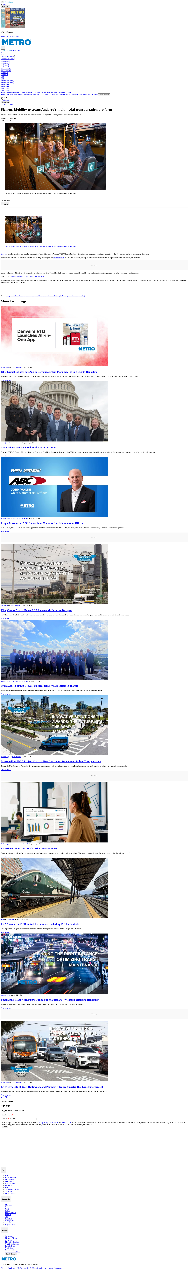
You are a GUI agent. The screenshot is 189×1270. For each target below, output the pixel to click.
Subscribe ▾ (5, 6)
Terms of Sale (25, 1268)
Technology (5, 84)
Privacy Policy (78, 94)
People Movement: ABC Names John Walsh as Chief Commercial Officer (42, 523)
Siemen (3, 254)
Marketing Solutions (35, 94)
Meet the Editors (15, 94)
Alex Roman (16, 367)
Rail (2, 77)
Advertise (24, 94)
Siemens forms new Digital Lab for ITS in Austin (27, 277)
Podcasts (34, 92)
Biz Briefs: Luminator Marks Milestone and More (29, 848)
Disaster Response (7, 56)
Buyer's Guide (66, 92)
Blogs (14, 92)
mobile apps (73, 296)
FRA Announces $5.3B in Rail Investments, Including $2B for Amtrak (40, 924)
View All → (5, 1097)
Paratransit (4, 73)
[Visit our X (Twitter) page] (6, 1106)
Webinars (43, 92)
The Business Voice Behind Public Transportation (28, 447)
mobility (14, 296)
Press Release (60, 94)
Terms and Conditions (90, 94)
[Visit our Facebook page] (2, 1106)
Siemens (45, 296)
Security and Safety (7, 81)
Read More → (6, 380)
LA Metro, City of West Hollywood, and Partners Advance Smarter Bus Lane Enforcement (52, 1086)
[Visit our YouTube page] (8, 1106)
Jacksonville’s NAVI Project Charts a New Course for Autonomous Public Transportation (51, 761)
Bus (2, 52)
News (16, 2)
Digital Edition (14, 36)
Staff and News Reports (21, 518)
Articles (21, 2)
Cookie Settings (104, 94)
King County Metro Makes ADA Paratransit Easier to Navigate (36, 610)
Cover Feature (9, 2)
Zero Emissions (6, 88)
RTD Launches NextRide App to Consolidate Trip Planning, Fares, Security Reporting (49, 371)
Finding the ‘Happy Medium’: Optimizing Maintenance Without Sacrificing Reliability (50, 999)
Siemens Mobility (54, 296)
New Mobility (6, 69)
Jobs (38, 92)
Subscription (5, 94)
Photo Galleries (26, 92)
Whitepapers (51, 92)
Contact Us (69, 94)
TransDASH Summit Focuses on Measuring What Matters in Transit (39, 685)
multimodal (20, 296)
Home (3, 104)
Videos (18, 92)
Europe (8, 296)
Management (5, 61)
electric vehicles (58, 258)
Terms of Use (15, 1268)
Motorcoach (5, 65)
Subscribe (4, 36)
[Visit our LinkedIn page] (4, 1106)
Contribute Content (48, 94)
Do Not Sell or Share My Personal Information (46, 1268)
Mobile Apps (64, 296)
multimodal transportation (33, 296)
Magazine (4, 92)
